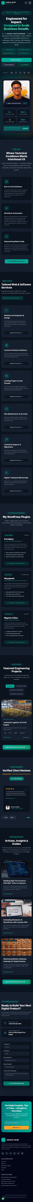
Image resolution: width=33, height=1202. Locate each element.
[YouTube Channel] (28, 72)
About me (3, 1161)
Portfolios (3, 1167)
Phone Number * (7, 1064)
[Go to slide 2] (27, 817)
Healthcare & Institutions (16, 690)
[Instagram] (14, 1153)
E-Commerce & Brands (16, 694)
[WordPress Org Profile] (22, 1153)
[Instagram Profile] (24, 72)
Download (25, 128)
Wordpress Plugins (6, 1165)
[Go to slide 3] (30, 817)
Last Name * (6, 1050)
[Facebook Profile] (16, 72)
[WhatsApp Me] (3, 1199)
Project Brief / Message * (10, 1070)
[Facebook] (6, 1153)
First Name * (6, 1044)
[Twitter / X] (10, 1153)
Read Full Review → (10, 800)
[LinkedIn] (2, 1153)
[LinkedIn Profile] (11, 72)
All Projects (10, 686)
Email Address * (7, 1057)
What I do (3, 1163)
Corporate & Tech (21, 686)
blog (2, 1169)
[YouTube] (18, 1153)
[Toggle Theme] (26, 2)
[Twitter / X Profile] (20, 72)
